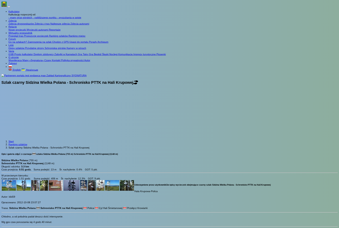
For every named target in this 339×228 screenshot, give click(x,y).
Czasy (48, 60)
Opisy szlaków (16, 48)
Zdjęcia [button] (12, 20)
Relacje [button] (12, 26)
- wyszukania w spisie (69, 17)
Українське (31, 69)
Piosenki (161, 54)
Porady (93, 41)
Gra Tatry (83, 54)
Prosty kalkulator (24, 54)
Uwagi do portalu (79, 41)
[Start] (4, 5)
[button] (10, 66)
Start (11, 141)
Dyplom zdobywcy (44, 54)
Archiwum (102, 41)
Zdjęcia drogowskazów (21, 23)
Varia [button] (11, 51)
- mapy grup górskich (20, 17)
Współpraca (15, 60)
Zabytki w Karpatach (66, 54)
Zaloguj (12, 63)
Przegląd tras (16, 35)
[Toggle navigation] (8, 6)
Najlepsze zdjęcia (60, 23)
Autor (87, 60)
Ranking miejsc (77, 35)
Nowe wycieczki (17, 29)
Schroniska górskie (56, 48)
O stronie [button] (13, 57)
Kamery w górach (76, 48)
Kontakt (56, 60)
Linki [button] (11, 45)
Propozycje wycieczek (36, 35)
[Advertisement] (169, 113)
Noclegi (113, 54)
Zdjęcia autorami (79, 23)
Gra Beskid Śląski (99, 54)
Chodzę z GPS (60, 41)
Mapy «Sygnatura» (33, 60)
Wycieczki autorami (38, 29)
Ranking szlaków (59, 35)
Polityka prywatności (72, 60)
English (16, 69)
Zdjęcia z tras (42, 23)
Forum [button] (12, 38)
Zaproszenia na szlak (40, 41)
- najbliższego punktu (45, 17)
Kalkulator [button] (14, 11)
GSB (11, 54)
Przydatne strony (35, 48)
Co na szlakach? (18, 41)
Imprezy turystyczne (144, 54)
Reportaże (55, 29)
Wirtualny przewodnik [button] (20, 32)
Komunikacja (125, 54)
